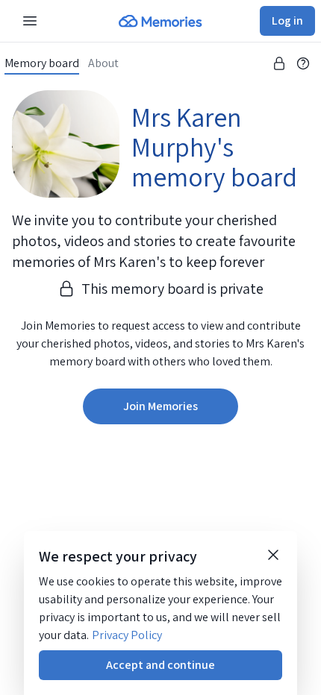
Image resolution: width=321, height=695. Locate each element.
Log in (287, 20)
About (103, 63)
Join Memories (160, 406)
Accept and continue (160, 665)
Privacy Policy (127, 635)
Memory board (41, 63)
